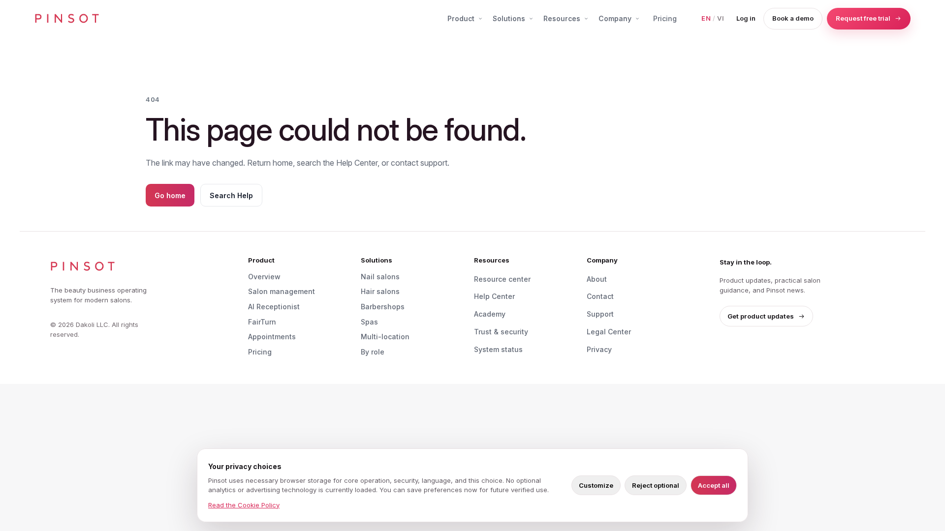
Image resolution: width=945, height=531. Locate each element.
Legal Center (609, 331)
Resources (561, 18)
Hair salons (380, 291)
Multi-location (385, 336)
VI (720, 18)
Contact (600, 296)
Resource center (502, 279)
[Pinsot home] (66, 18)
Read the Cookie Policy (244, 505)
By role (372, 352)
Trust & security (501, 331)
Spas (369, 322)
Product (460, 18)
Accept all (713, 485)
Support (600, 314)
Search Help (231, 195)
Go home (170, 195)
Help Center (494, 296)
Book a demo (793, 18)
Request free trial (863, 18)
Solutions (509, 18)
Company (614, 18)
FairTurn (262, 322)
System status (498, 349)
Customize (596, 485)
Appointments (272, 336)
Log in (746, 18)
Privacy (599, 349)
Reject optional (655, 485)
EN (706, 18)
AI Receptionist (274, 306)
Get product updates (760, 316)
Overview (264, 276)
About (597, 279)
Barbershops (383, 306)
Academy (489, 314)
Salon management (281, 291)
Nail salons (380, 276)
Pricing (665, 18)
